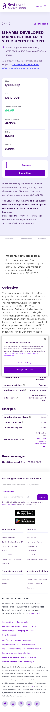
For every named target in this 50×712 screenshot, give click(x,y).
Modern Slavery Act (32, 649)
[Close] (45, 339)
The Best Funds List (34, 584)
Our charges (32, 546)
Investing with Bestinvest (37, 579)
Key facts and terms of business (16, 640)
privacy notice (35, 613)
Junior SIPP (7, 555)
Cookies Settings (25, 363)
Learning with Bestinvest (37, 559)
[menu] (45, 6)
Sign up (42, 497)
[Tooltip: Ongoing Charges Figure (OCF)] (9, 132)
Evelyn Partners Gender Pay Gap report (19, 657)
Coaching (6, 579)
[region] (25, 356)
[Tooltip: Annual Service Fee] (24, 439)
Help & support (9, 635)
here (31, 686)
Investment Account (10, 546)
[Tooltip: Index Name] (17, 397)
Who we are (31, 538)
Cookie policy (23, 622)
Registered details (10, 645)
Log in (39, 6)
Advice (4, 584)
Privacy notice (29, 626)
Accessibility (8, 622)
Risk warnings (8, 631)
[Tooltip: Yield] (10, 144)
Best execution (28, 645)
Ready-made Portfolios (11, 559)
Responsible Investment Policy (16, 653)
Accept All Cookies (25, 370)
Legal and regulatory (11, 649)
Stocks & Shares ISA (10, 538)
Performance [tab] (26, 239)
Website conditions (11, 626)
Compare (26, 165)
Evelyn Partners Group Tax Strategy (18, 662)
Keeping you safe (25, 631)
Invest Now (25, 173)
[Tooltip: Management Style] (24, 385)
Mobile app (6, 563)
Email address (8, 491)
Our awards (31, 550)
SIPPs (4, 550)
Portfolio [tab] (42, 239)
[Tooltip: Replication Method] (25, 390)
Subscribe (31, 588)
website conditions (9, 504)
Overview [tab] (9, 239)
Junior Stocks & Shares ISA (12, 542)
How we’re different (34, 542)
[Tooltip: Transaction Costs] (22, 422)
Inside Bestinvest (33, 555)
